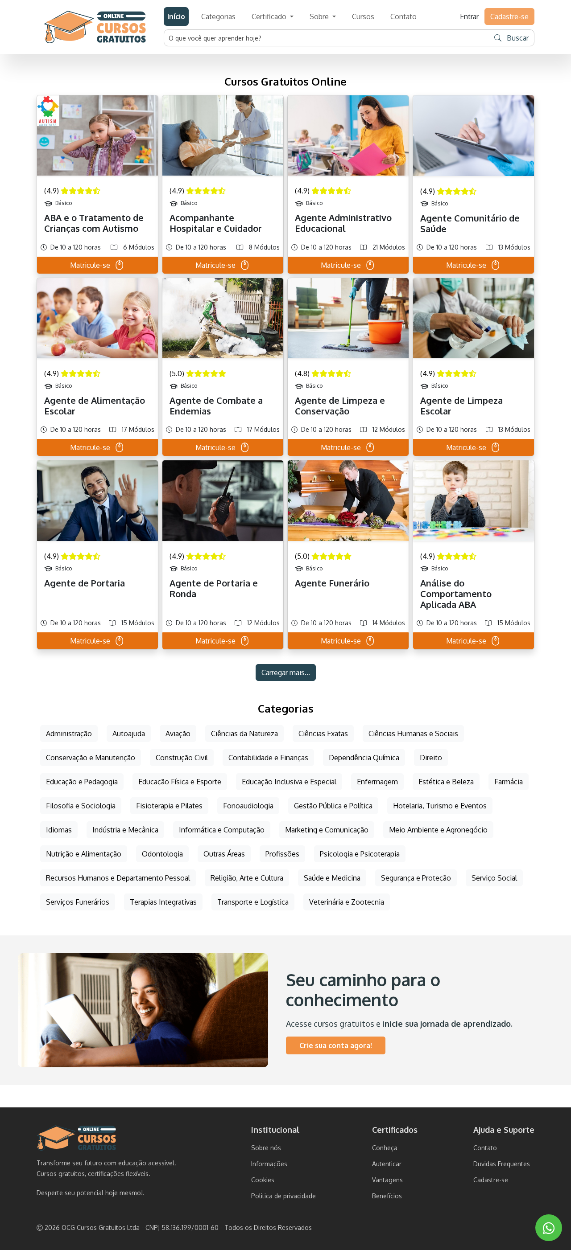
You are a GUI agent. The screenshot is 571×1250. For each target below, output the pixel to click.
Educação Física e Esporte (179, 781)
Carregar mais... (285, 672)
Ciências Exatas (323, 733)
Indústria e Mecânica (125, 829)
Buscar (517, 37)
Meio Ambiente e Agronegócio (438, 829)
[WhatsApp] (548, 1228)
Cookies (262, 1180)
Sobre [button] (320, 16)
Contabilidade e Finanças (268, 757)
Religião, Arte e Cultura (247, 877)
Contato (403, 16)
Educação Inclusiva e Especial (289, 781)
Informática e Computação (222, 829)
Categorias (218, 16)
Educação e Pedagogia (82, 781)
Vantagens (387, 1180)
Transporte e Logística (253, 902)
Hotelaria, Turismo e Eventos (440, 805)
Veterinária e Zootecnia (346, 902)
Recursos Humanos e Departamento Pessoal (118, 877)
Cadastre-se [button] (509, 16)
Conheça (384, 1148)
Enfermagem (377, 781)
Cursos (363, 16)
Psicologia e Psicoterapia (360, 853)
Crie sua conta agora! (335, 1045)
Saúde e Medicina (332, 877)
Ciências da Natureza (244, 733)
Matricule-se (90, 265)
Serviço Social (494, 877)
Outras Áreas (224, 853)
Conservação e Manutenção (90, 757)
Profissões (282, 853)
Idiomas (59, 829)
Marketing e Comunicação (326, 829)
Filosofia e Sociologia (81, 805)
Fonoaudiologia (248, 805)
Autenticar (386, 1164)
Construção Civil (182, 757)
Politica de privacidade (283, 1196)
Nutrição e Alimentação (83, 853)
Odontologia (162, 853)
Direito (431, 757)
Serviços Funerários (77, 902)
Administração (69, 733)
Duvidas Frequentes (501, 1164)
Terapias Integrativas (163, 902)
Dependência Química (364, 757)
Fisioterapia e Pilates (169, 805)
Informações (269, 1164)
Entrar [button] (469, 16)
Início (176, 16)
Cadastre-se (490, 1180)
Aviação (178, 733)
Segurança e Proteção (416, 877)
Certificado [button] (270, 16)
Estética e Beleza (446, 781)
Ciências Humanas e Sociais (413, 733)
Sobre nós (266, 1148)
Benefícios (387, 1196)
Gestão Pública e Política (333, 805)
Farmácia (508, 781)
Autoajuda (128, 733)
